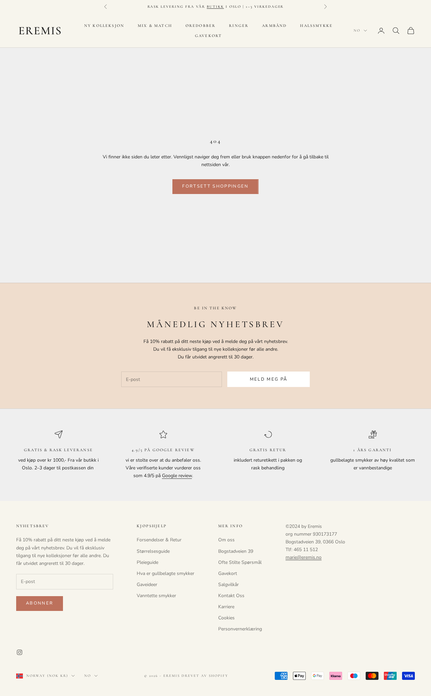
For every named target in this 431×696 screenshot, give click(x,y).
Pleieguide (147, 562)
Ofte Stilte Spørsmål (240, 562)
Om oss (226, 540)
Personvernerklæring (240, 629)
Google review (177, 475)
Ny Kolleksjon (104, 25)
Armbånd (274, 25)
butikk (215, 6)
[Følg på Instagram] (19, 652)
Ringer (238, 25)
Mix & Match (155, 25)
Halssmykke (316, 25)
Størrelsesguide (153, 551)
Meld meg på (269, 379)
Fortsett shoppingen (215, 186)
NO (357, 30)
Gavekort (208, 35)
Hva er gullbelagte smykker (165, 573)
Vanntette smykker (156, 595)
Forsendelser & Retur (159, 540)
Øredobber (201, 25)
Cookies (226, 618)
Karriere (226, 607)
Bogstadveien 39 (235, 551)
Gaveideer (147, 584)
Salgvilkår (228, 584)
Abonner (39, 603)
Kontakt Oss (231, 595)
